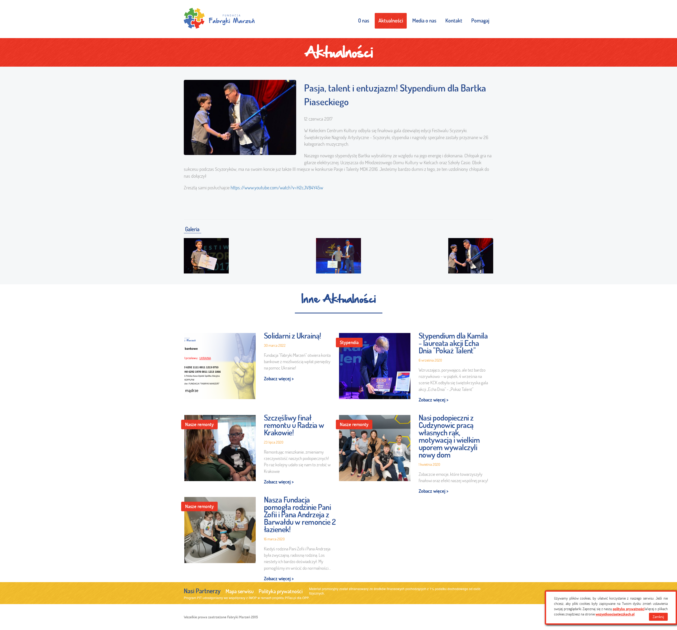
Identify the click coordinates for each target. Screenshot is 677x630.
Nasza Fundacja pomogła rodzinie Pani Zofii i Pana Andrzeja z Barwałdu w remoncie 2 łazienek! (300, 514)
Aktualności (390, 20)
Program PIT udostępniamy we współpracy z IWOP (220, 597)
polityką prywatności (628, 608)
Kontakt (453, 20)
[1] (206, 255)
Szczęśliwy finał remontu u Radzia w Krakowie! (294, 425)
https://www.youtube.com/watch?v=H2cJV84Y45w (277, 188)
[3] (470, 255)
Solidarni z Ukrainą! (292, 335)
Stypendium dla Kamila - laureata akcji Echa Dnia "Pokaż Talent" (453, 343)
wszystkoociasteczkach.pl (615, 614)
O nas (363, 20)
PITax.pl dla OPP (296, 597)
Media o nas (424, 20)
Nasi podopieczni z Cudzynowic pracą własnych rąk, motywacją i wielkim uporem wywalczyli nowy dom (449, 436)
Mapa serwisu (240, 591)
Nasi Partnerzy (202, 591)
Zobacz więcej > (279, 379)
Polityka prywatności (281, 591)
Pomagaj (480, 20)
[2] (338, 255)
